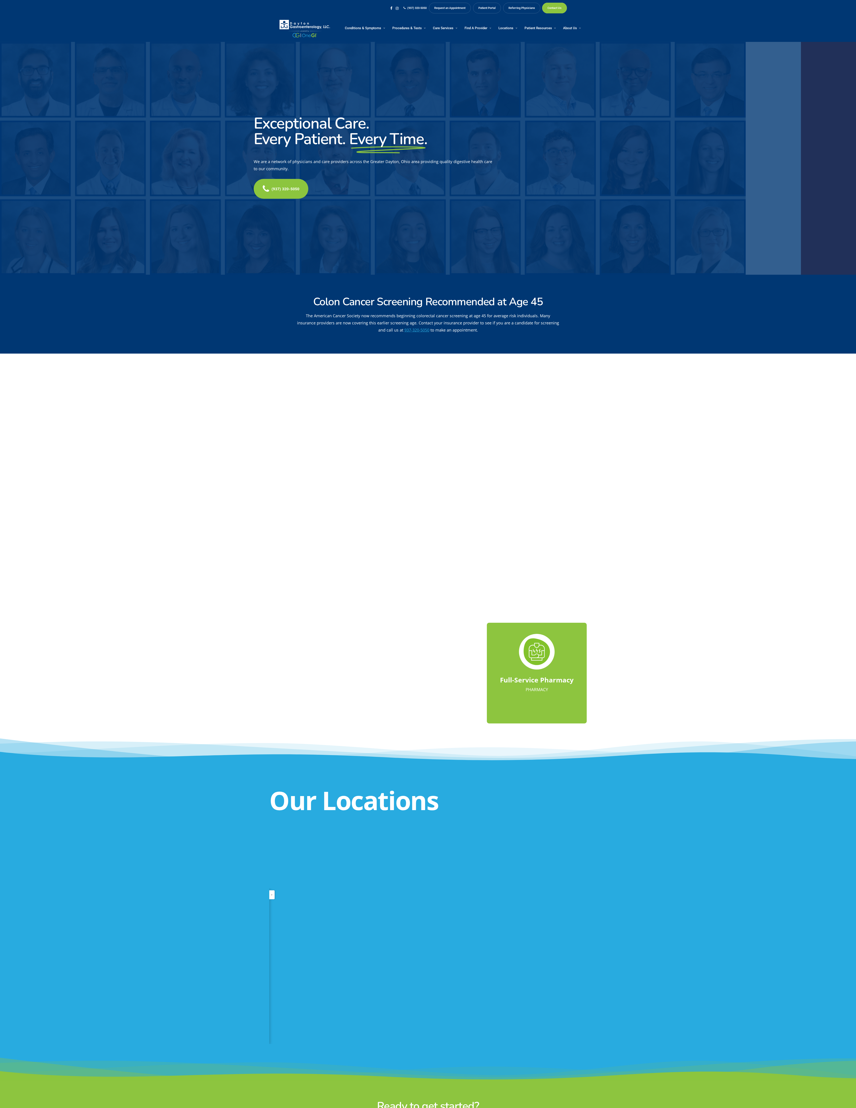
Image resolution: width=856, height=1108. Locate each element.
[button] (286, 188)
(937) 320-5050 (282, 928)
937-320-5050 (416, 330)
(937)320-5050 (365, 449)
